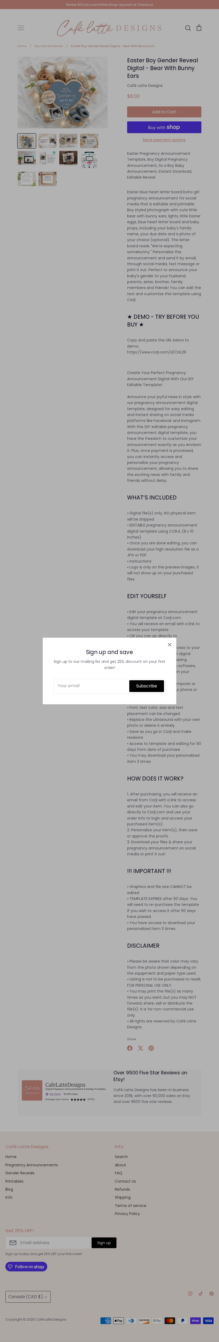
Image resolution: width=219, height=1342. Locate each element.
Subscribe (146, 686)
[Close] (169, 644)
